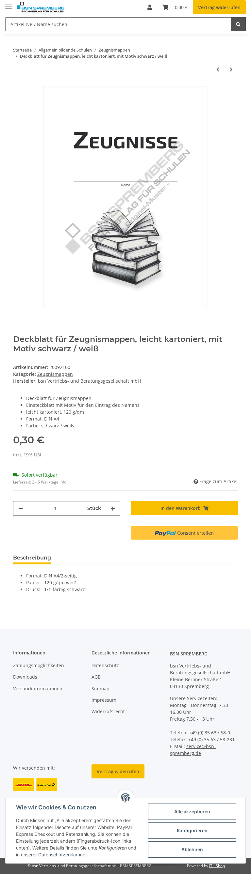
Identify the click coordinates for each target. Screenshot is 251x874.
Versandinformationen (37, 688)
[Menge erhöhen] (113, 508)
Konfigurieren (192, 830)
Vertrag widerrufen (219, 7)
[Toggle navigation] (8, 4)
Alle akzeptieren (192, 811)
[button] (149, 7)
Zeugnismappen (55, 374)
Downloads (25, 677)
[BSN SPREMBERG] (40, 7)
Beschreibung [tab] (32, 558)
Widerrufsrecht (108, 711)
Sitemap (100, 688)
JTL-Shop (217, 865)
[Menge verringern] (20, 508)
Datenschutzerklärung (62, 854)
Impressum (104, 700)
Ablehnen (192, 849)
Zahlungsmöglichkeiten (38, 665)
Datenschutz (105, 665)
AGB (96, 677)
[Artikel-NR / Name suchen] (238, 24)
